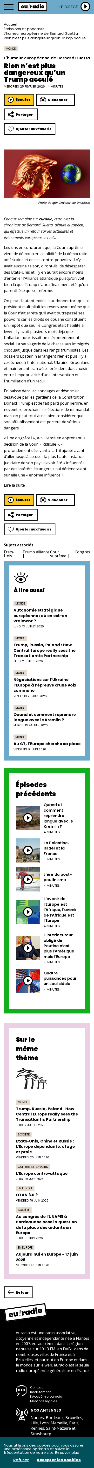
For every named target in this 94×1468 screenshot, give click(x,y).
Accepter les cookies (59, 1460)
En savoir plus (67, 1452)
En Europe (25, 1188)
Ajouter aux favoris (34, 129)
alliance (42, 552)
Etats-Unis (9, 553)
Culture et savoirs (33, 1167)
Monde (11, 49)
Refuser (21, 1460)
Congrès (82, 552)
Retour (22, 1292)
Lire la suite (14, 485)
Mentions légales (43, 1401)
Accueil (10, 24)
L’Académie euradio (46, 1396)
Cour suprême (58, 553)
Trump (28, 552)
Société (24, 1134)
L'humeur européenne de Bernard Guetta (41, 33)
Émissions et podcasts (24, 28)
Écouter (23, 99)
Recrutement (40, 1392)
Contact (36, 1387)
